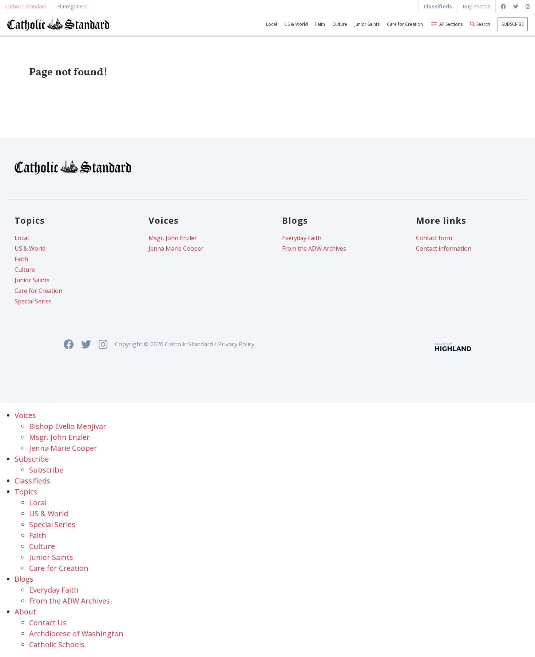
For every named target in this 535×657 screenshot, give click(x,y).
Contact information (443, 248)
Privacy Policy (236, 344)
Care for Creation (405, 24)
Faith (320, 24)
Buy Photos (476, 6)
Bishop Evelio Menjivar (67, 426)
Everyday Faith (301, 238)
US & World (296, 24)
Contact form (434, 238)
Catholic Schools (56, 644)
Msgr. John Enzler (172, 238)
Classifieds (32, 481)
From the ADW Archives (314, 248)
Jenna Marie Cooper (175, 248)
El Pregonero (72, 6)
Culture (339, 24)
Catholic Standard (26, 6)
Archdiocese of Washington (76, 633)
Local (271, 24)
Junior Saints (367, 24)
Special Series (33, 301)
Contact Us (48, 623)
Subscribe (513, 24)
